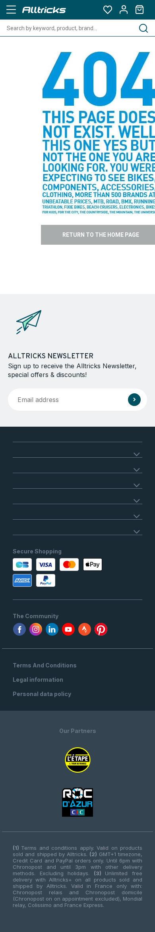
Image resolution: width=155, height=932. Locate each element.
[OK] (134, 399)
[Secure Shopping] (51, 572)
